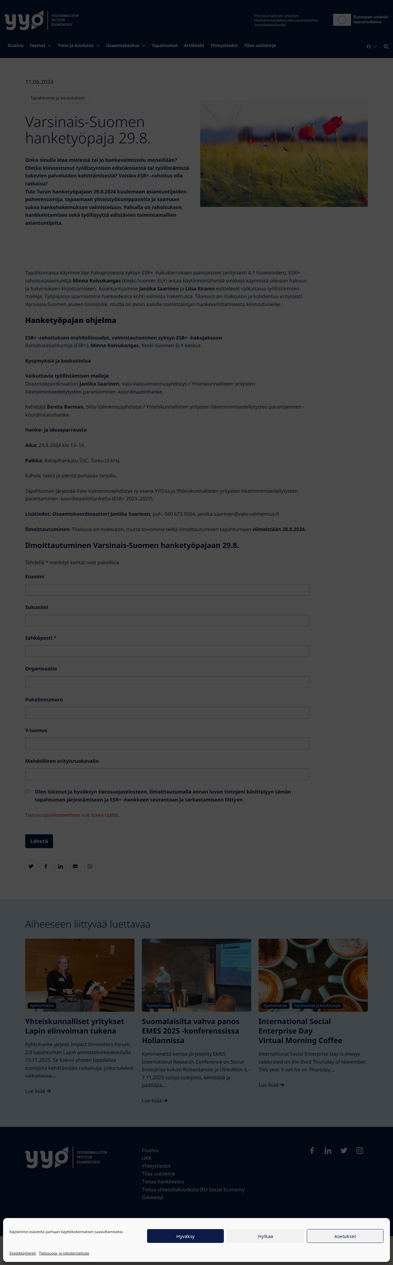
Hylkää (265, 1236)
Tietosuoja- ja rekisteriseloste (64, 1253)
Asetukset (345, 1236)
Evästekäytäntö (23, 1253)
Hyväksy (185, 1236)
